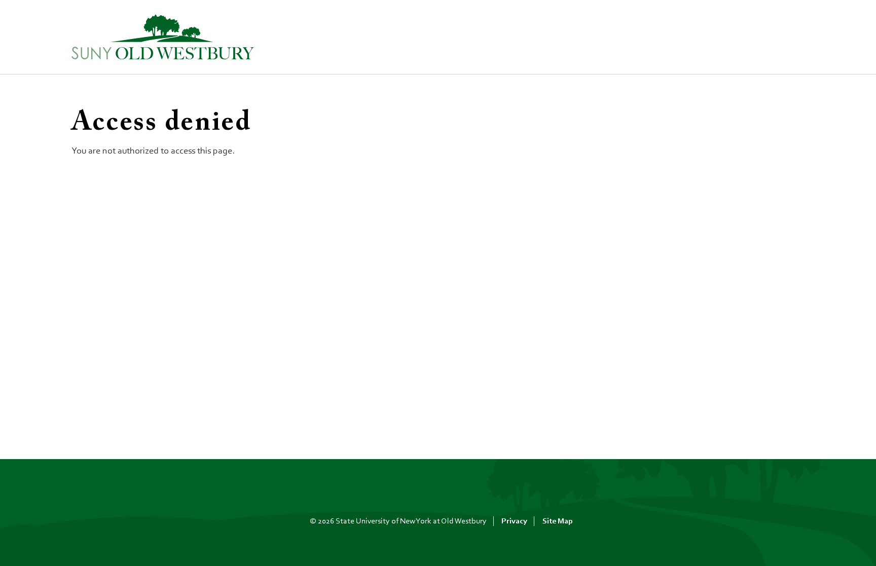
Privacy (514, 521)
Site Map (557, 521)
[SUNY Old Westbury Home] (162, 37)
